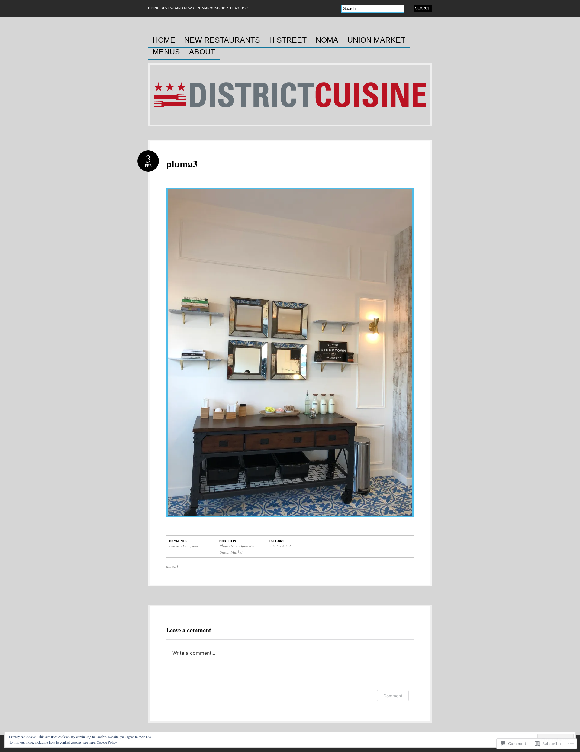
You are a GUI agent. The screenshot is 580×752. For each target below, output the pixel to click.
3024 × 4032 (280, 546)
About (202, 52)
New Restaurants (222, 40)
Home (164, 40)
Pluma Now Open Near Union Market (238, 549)
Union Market (376, 40)
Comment (392, 695)
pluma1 (172, 566)
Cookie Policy (107, 742)
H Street (288, 40)
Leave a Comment (183, 546)
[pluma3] (290, 520)
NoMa (327, 40)
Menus (166, 52)
